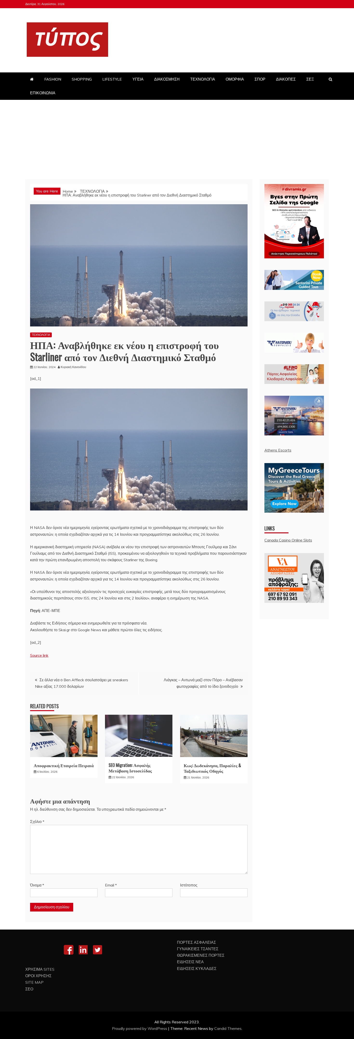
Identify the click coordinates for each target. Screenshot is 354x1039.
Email (111, 885)
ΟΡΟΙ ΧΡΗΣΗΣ (38, 975)
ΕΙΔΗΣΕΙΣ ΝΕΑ (190, 961)
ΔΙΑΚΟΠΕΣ (286, 79)
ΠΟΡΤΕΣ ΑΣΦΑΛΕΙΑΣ (196, 942)
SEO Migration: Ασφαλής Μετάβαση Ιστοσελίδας (130, 768)
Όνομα (37, 885)
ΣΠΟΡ (260, 79)
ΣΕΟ (29, 989)
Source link (39, 655)
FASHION (52, 79)
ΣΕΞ (310, 79)
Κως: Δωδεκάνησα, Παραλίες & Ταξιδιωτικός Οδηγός (212, 768)
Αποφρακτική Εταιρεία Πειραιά (64, 765)
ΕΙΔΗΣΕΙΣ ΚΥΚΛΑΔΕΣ (196, 968)
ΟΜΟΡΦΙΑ (235, 79)
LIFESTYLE (112, 79)
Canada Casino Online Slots (288, 540)
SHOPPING (82, 79)
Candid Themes (228, 1028)
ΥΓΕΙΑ (138, 79)
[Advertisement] (177, 136)
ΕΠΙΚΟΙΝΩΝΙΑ (42, 92)
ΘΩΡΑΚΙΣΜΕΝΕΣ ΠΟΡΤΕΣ (200, 955)
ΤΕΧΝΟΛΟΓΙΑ (202, 79)
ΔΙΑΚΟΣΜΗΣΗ (167, 79)
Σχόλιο (37, 821)
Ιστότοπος (188, 885)
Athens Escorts (277, 450)
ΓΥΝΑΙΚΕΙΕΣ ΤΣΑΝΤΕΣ (197, 948)
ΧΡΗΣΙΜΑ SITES (39, 969)
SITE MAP (34, 982)
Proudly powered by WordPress (140, 1028)
